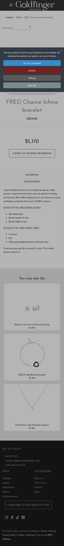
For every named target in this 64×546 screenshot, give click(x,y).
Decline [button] (32, 70)
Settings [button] (32, 77)
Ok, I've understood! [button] (32, 63)
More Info (32, 85)
